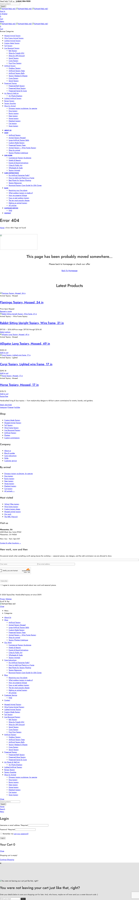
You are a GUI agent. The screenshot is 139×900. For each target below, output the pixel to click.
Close (2, 606)
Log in (3, 838)
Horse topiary (9, 483)
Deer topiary (8, 481)
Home (2, 227)
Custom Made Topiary (12, 420)
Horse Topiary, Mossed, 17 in (19, 385)
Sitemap (9, 599)
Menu (2, 21)
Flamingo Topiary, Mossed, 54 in (21, 302)
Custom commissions (11, 438)
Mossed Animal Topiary (12, 422)
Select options (5, 332)
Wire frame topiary (11, 506)
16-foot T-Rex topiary (11, 504)
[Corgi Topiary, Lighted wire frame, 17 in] (15, 355)
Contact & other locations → (10, 543)
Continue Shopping (7, 859)
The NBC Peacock (11, 516)
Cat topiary (8, 488)
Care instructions (10, 455)
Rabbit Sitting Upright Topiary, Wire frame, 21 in (32, 323)
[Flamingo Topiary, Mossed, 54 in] (13, 293)
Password (7, 829)
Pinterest (10, 407)
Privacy (2, 599)
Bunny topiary (9, 478)
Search (3, 6)
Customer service (10, 460)
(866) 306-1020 (6, 405)
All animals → (9, 491)
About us (7, 450)
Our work (7, 514)
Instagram (3, 407)
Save (23, 899)
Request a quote (6, 311)
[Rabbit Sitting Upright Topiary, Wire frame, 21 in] (18, 314)
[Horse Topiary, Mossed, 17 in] (11, 375)
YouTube (17, 407)
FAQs (6, 458)
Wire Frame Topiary (11, 427)
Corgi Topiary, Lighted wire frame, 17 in (26, 364)
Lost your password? (21, 833)
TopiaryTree (4, 396)
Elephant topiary (10, 486)
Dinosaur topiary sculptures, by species (18, 473)
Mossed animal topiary (12, 511)
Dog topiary (8, 476)
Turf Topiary (8, 425)
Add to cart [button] (4, 352)
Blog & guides (9, 453)
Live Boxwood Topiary (12, 430)
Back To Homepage (69, 270)
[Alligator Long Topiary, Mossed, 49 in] (14, 334)
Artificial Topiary (10, 433)
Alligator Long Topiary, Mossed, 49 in (25, 343)
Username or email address (14, 825)
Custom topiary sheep (12, 509)
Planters (7, 435)
